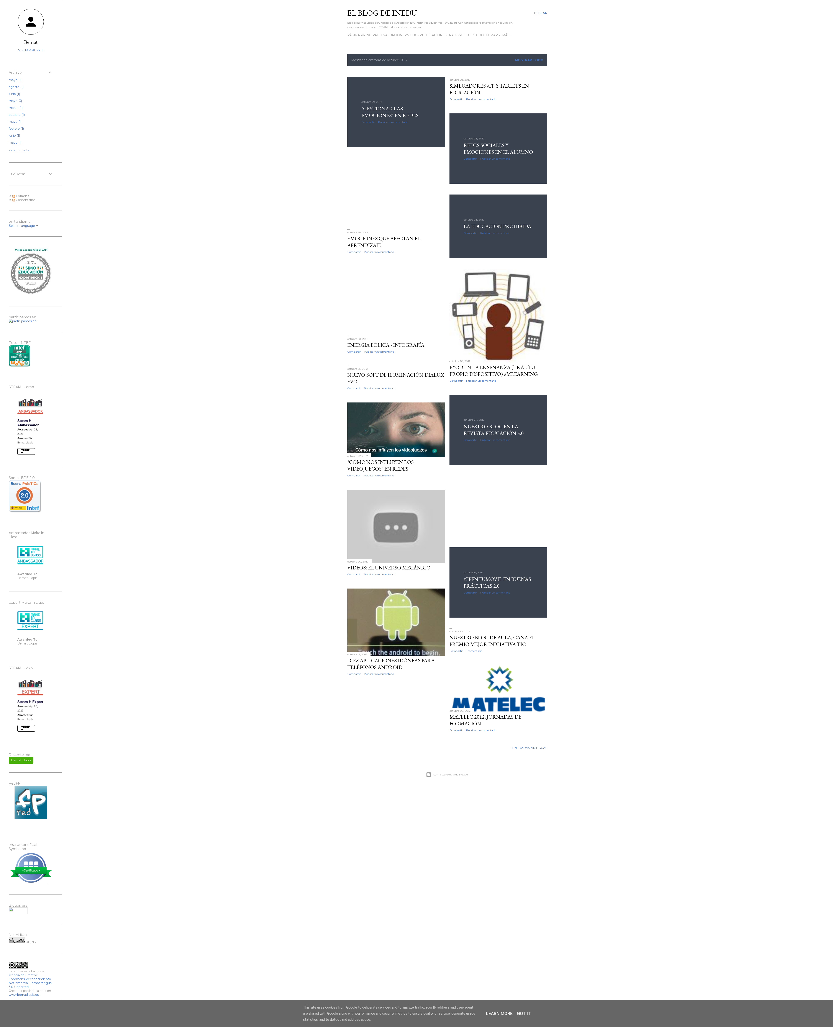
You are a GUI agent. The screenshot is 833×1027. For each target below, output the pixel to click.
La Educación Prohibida (497, 226)
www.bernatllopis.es (24, 995)
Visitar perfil (31, 50)
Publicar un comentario (393, 122)
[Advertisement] (396, 188)
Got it (524, 1013)
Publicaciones (433, 35)
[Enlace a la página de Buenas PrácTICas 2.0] (25, 511)
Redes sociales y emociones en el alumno (498, 148)
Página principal (363, 35)
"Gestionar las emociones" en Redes (389, 112)
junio (14, 94)
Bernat (31, 42)
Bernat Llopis (21, 760)
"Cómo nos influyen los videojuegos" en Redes (380, 465)
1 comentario (474, 651)
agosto (16, 87)
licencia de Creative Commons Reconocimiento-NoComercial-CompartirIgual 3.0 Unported (30, 981)
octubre (16, 115)
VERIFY (25, 451)
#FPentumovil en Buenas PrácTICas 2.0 (497, 582)
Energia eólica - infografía (385, 345)
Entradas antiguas (529, 748)
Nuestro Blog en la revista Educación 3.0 (494, 430)
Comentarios (25, 200)
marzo (15, 108)
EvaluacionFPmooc (399, 35)
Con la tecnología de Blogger (451, 774)
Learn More (499, 1013)
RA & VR (455, 35)
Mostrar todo (529, 60)
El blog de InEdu (382, 13)
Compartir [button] (368, 122)
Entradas (22, 196)
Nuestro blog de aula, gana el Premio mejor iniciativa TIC (492, 641)
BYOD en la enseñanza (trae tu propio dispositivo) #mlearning (493, 370)
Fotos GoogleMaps (482, 35)
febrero (16, 129)
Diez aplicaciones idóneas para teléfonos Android (391, 663)
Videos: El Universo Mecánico (388, 567)
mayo (15, 80)
